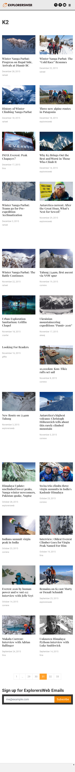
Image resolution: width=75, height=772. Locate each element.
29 (29, 676)
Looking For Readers (15, 347)
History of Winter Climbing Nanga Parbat (17, 110)
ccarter (5, 335)
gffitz (4, 357)
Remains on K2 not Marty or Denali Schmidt (56, 590)
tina (4, 168)
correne (43, 285)
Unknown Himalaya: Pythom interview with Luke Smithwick (54, 642)
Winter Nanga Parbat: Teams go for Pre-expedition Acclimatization (16, 210)
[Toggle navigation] (69, 4)
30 (36, 676)
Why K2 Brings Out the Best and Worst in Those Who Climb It (55, 158)
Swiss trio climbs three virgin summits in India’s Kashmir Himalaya (56, 489)
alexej (42, 335)
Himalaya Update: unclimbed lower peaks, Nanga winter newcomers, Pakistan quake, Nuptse (18, 491)
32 (50, 676)
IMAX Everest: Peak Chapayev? (14, 156)
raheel (5, 75)
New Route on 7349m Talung (15, 416)
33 (57, 676)
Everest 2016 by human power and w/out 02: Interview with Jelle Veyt (17, 592)
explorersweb (46, 121)
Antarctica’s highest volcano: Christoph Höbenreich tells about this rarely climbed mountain (54, 421)
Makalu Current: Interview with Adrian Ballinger (16, 642)
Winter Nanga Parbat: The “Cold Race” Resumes (56, 60)
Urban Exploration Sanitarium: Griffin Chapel (14, 322)
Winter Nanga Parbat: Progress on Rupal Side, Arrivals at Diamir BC (17, 62)
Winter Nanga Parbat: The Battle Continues (18, 273)
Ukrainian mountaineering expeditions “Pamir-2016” (56, 322)
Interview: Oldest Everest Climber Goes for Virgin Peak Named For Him (56, 542)
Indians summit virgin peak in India (16, 540)
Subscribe (63, 699)
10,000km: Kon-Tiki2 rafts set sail (53, 370)
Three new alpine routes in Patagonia (55, 110)
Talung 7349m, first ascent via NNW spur (56, 273)
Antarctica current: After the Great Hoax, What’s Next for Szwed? (55, 208)
